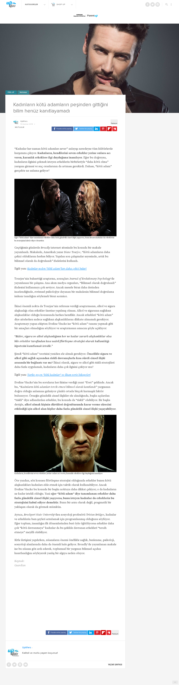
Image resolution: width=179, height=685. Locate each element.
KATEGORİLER (31, 4)
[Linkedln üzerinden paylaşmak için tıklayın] (96, 129)
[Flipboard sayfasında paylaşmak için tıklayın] (109, 128)
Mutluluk (23, 92)
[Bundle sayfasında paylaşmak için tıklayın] (114, 129)
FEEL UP (11, 92)
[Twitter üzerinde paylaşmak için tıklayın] (83, 129)
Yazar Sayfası (115, 664)
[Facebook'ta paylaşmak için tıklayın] (62, 129)
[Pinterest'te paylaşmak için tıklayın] (103, 129)
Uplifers (23, 121)
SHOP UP (61, 4)
